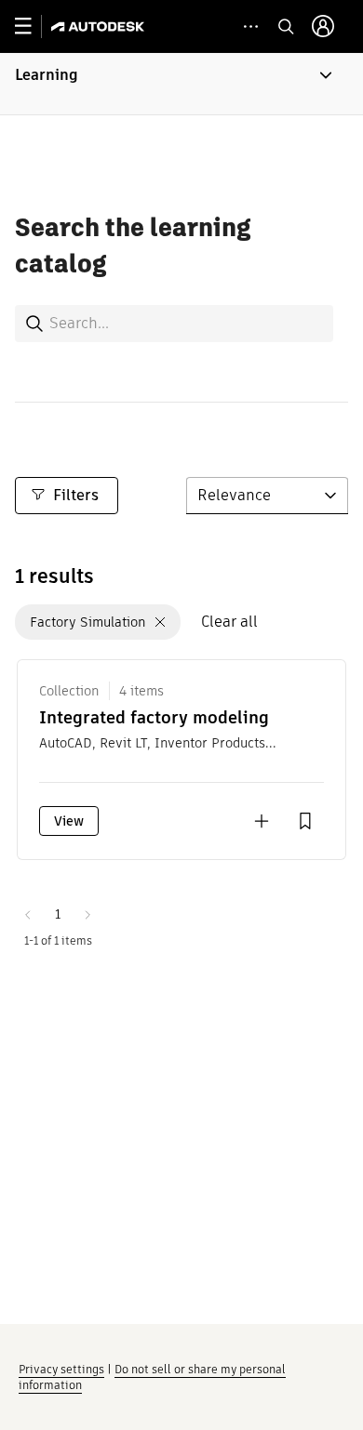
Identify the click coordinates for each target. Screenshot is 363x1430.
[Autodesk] (100, 26)
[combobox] (175, 323)
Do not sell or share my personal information (152, 1377)
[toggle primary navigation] (33, 26)
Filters (76, 495)
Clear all (229, 621)
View (69, 821)
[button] (181, 83)
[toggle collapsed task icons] (251, 26)
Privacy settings (61, 1369)
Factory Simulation (87, 622)
